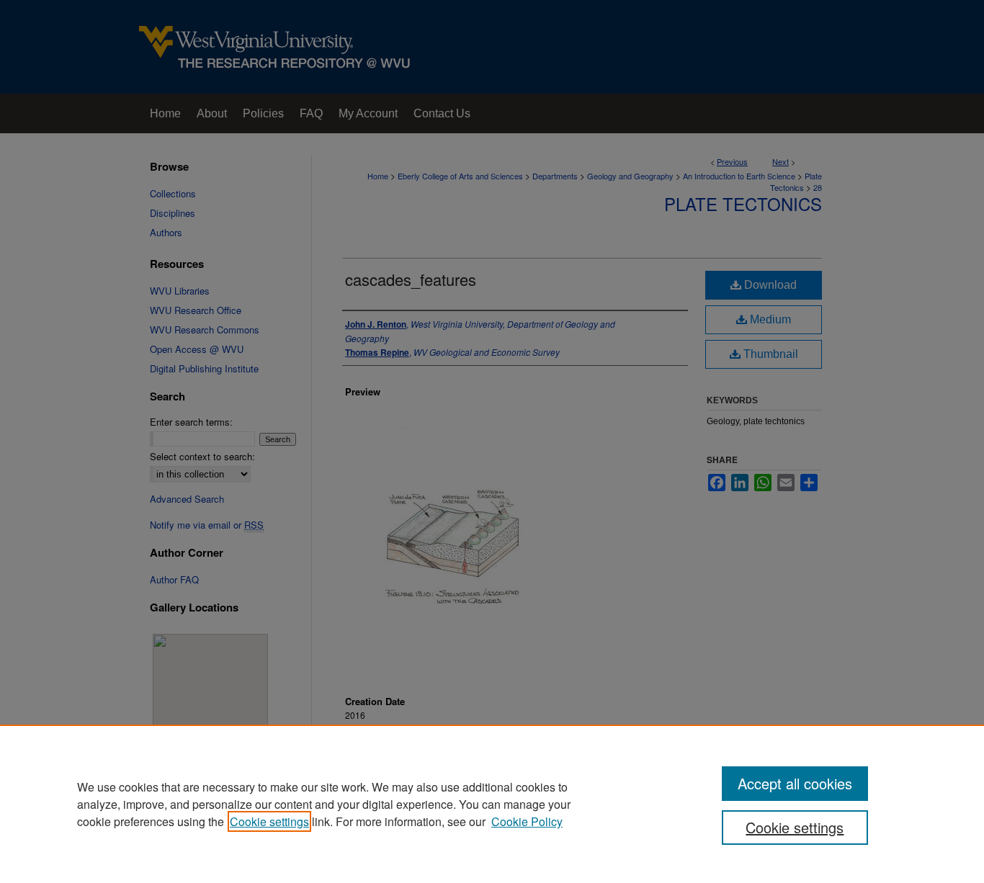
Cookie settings (269, 821)
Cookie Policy (527, 821)
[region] (492, 804)
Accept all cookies (795, 783)
